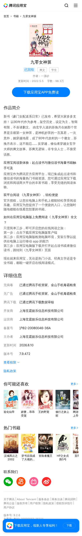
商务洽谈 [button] (57, 499)
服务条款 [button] (43, 499)
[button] (15, 5)
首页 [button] (6, 16)
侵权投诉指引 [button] (64, 503)
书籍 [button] (16, 16)
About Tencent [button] (26, 499)
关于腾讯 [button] (9, 499)
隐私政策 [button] (10, 371)
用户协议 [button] (9, 507)
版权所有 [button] (22, 503)
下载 (69, 525)
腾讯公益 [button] (9, 503)
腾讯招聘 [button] (70, 499)
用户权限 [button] (35, 503)
